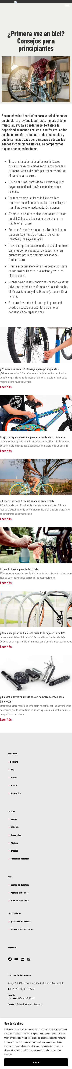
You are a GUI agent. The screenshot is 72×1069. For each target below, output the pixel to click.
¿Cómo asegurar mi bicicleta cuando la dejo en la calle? (32, 633)
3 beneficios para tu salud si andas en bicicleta (27, 501)
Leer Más (6, 387)
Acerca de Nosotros (20, 884)
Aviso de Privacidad (19, 900)
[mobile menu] (67, 5)
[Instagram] (29, 959)
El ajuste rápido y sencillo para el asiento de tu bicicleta (32, 437)
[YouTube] (16, 959)
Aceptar (36, 1062)
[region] (36, 1043)
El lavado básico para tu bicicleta (19, 569)
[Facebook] (10, 959)
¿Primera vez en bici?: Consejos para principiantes (29, 369)
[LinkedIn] (22, 959)
